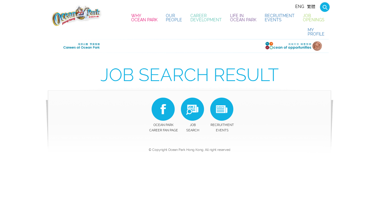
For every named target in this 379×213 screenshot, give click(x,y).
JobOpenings (314, 17)
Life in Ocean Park (243, 17)
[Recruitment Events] (221, 109)
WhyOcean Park (144, 17)
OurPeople (174, 17)
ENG (299, 6)
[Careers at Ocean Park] (76, 15)
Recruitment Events (280, 17)
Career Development (206, 17)
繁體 (311, 6)
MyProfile (316, 32)
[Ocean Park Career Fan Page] (163, 109)
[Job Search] (323, 6)
